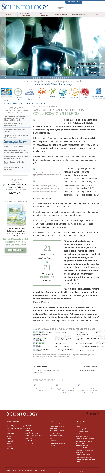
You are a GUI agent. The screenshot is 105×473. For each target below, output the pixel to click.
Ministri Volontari (61, 15)
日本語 (9, 438)
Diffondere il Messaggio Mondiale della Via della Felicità (16, 157)
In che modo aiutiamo (6, 99)
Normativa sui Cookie (68, 472)
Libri (96, 15)
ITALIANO (28, 440)
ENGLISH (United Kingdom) (15, 428)
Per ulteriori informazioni (57, 443)
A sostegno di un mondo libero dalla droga (85, 451)
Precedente (28, 78)
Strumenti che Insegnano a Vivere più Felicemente (16, 136)
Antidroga (63, 97)
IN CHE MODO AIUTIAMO (17, 103)
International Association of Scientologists (84, 442)
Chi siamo (8, 15)
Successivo (77, 78)
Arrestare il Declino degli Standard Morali (13, 125)
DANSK (9, 431)
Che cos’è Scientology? (44, 14)
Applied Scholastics (29, 98)
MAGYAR (28, 426)
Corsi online (53, 440)
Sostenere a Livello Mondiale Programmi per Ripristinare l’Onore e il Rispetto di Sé (14, 118)
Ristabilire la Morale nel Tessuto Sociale (15, 130)
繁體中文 (9, 443)
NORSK (27, 428)
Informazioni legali (94, 472)
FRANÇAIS (10, 433)
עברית (9, 436)
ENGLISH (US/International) (15, 426)
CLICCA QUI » (15, 193)
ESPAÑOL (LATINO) (31, 433)
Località (52, 448)
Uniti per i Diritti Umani (83, 454)
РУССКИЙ (10, 441)
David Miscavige (81, 434)
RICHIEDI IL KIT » (15, 250)
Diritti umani (74, 97)
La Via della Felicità (18, 98)
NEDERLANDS (11, 446)
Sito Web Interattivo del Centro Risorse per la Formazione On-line (16, 151)
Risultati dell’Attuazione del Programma (14, 168)
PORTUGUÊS (29, 443)
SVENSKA (28, 431)
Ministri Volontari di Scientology (85, 438)
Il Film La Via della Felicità (13, 147)
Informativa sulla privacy (52, 472)
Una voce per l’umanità (57, 430)
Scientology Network (82, 429)
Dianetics (79, 426)
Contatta (52, 445)
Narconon (53, 96)
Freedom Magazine (82, 445)
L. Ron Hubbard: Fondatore (26, 14)
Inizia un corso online (82, 436)
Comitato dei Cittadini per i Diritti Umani (85, 460)
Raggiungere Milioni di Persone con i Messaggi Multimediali (15, 142)
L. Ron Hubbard (55, 424)
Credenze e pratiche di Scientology (57, 427)
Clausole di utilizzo (81, 472)
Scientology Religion (82, 431)
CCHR (85, 97)
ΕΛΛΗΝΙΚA (28, 438)
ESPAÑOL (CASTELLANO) (34, 436)
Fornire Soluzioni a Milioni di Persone (14, 163)
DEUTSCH (10, 448)
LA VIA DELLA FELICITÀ (36, 103)
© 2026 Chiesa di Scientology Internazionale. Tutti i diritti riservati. (25, 470)
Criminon (42, 98)
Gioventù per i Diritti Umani (84, 457)
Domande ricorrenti (79, 15)
